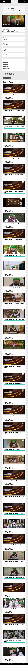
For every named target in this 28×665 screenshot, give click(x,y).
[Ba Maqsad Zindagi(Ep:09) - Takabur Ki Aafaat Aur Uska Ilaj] (14, 523)
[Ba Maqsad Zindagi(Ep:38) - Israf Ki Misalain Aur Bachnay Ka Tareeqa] (14, 218)
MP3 (5, 64)
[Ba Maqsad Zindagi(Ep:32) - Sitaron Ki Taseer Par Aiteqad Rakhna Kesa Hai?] (14, 298)
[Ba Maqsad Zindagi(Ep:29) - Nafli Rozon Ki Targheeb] (14, 329)
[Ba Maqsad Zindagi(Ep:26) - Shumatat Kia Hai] (14, 377)
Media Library (12, 8)
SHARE (5, 68)
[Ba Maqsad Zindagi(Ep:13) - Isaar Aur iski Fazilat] (14, 571)
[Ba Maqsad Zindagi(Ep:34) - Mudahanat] (14, 282)
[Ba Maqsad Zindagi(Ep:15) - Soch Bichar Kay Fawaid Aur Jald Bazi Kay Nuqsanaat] (14, 539)
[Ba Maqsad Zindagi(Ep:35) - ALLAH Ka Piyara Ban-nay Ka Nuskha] (14, 265)
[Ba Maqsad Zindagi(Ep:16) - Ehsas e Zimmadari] (14, 507)
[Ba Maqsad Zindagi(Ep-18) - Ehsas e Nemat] (14, 459)
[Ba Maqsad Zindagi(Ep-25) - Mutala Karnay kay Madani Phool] (14, 393)
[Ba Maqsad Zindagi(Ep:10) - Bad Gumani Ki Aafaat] (14, 619)
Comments (7, 78)
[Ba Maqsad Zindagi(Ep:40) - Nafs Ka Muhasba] (14, 202)
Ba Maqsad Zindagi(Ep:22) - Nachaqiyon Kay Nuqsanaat (12, 11)
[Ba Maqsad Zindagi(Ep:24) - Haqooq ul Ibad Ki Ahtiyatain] (14, 410)
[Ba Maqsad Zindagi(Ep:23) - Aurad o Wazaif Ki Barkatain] (14, 427)
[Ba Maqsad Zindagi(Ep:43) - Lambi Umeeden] (14, 153)
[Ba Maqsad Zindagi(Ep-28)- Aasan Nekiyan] (14, 345)
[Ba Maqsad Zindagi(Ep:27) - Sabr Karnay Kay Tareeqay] (14, 360)
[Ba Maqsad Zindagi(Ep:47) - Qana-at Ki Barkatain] (14, 89)
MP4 (5, 62)
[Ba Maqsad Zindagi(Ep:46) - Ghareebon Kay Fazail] (14, 105)
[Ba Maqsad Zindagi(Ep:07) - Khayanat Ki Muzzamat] (14, 651)
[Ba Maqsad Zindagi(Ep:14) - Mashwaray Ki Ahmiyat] (14, 556)
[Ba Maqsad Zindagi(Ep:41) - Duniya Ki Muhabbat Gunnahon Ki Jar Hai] (14, 185)
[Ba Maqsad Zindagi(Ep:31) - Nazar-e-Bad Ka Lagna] (14, 313)
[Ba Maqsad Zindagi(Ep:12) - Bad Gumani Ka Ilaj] (14, 587)
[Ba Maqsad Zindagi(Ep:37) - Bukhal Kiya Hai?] (14, 234)
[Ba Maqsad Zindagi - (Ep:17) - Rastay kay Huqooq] (14, 475)
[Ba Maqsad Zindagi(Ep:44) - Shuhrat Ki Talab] (14, 137)
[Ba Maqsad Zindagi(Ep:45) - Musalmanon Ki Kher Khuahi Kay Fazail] (14, 120)
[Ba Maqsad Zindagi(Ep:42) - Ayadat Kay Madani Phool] (14, 169)
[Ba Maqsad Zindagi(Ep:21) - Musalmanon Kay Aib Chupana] (14, 491)
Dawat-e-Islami (7, 8)
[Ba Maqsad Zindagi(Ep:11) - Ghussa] (14, 603)
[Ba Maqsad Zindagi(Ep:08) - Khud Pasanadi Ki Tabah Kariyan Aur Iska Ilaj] (14, 634)
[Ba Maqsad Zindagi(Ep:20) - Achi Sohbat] (14, 443)
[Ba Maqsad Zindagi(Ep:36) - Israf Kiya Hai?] (14, 249)
